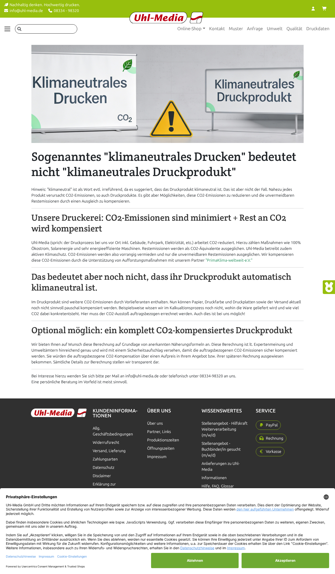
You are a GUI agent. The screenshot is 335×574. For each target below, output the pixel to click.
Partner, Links (159, 431)
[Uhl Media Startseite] (166, 17)
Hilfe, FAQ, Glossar (218, 486)
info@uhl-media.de (26, 10)
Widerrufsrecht (106, 442)
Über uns (155, 423)
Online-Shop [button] (189, 28)
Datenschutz (103, 467)
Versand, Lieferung (109, 450)
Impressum (157, 456)
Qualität (294, 28)
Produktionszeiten (163, 440)
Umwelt (275, 28)
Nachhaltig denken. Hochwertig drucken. (44, 4)
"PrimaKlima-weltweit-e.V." (229, 260)
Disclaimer (102, 475)
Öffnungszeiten (160, 448)
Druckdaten (317, 28)
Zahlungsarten (105, 459)
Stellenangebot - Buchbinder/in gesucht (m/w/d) (221, 449)
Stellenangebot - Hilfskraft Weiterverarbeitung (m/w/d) (224, 429)
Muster (236, 28)
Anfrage (255, 28)
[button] (268, 425)
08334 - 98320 (66, 10)
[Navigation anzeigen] (7, 29)
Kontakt (217, 28)
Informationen (214, 477)
